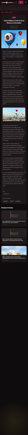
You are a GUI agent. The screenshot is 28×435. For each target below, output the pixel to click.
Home (2, 12)
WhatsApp (18, 201)
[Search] (16, 2)
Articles (6, 12)
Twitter (11, 201)
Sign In (21, 2)
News (11, 12)
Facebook (6, 201)
